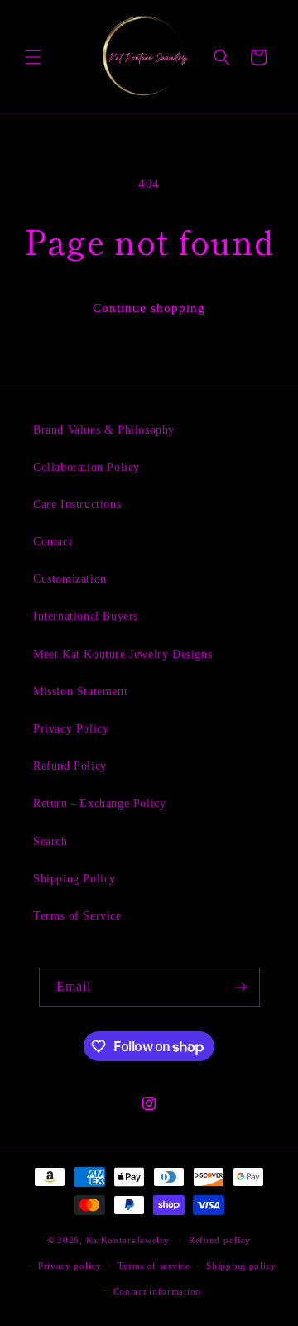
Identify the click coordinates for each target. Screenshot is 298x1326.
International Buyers (85, 616)
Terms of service (154, 1266)
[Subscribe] (241, 987)
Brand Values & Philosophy (104, 430)
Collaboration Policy (86, 467)
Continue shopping (149, 308)
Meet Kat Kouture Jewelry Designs (122, 654)
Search (50, 841)
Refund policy (220, 1240)
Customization (70, 579)
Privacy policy (70, 1266)
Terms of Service (77, 916)
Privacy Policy (70, 729)
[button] (33, 57)
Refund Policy (70, 766)
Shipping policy (241, 1266)
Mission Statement (80, 691)
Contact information (157, 1291)
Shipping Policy (74, 878)
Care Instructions (77, 504)
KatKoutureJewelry (128, 1240)
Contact (52, 542)
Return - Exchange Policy (99, 803)
